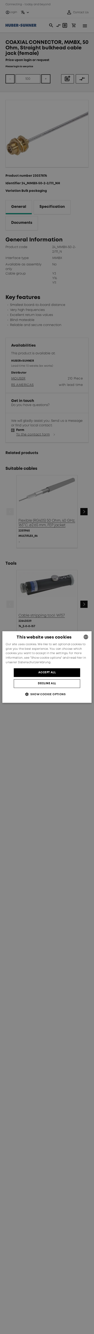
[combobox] (86, 637)
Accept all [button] (47, 672)
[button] (47, 694)
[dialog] (46, 667)
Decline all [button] (47, 683)
